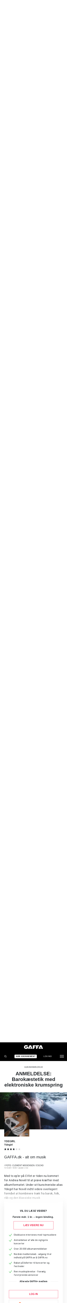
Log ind (47, 1056)
